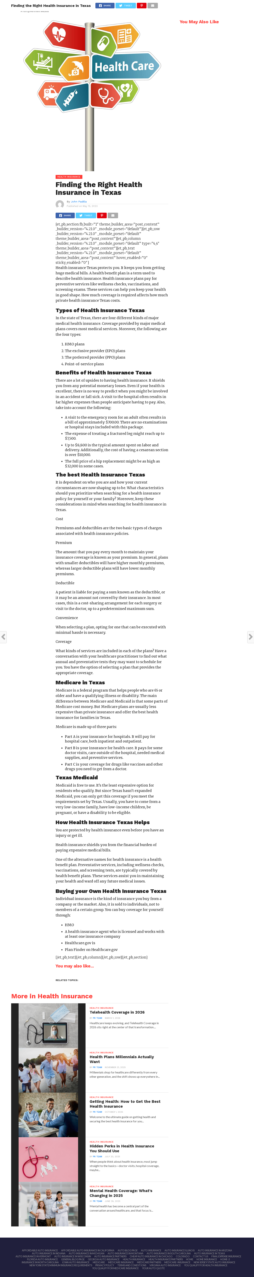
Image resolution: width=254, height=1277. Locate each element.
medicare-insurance (177, 1262)
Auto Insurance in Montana (125, 1253)
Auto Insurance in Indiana (48, 1253)
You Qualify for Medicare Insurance (115, 1268)
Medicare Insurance (121, 1262)
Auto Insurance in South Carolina (169, 1253)
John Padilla (79, 201)
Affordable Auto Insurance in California (87, 1250)
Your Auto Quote (153, 1268)
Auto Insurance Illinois (179, 1250)
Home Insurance (207, 1259)
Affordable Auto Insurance (40, 1250)
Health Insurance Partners (166, 1259)
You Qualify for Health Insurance (205, 1265)
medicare (99, 1262)
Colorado (183, 1256)
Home (189, 1259)
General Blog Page (73, 1259)
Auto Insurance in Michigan (86, 1253)
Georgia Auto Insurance (104, 1259)
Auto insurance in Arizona (215, 1250)
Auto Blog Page (128, 1250)
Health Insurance (134, 1259)
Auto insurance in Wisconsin (72, 1256)
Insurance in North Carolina (40, 1262)
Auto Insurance (151, 1250)
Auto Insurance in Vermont (33, 1256)
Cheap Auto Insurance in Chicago (151, 1256)
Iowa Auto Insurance (75, 1262)
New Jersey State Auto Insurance (214, 1262)
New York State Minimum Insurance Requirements (61, 1265)
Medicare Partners (149, 1262)
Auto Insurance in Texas (209, 1253)
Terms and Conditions (131, 1265)
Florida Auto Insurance (42, 1259)
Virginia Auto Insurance (165, 1265)
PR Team (97, 1018)
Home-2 (225, 1259)
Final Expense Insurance (226, 1256)
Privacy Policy (104, 1265)
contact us (200, 1256)
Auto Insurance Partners (110, 1256)
